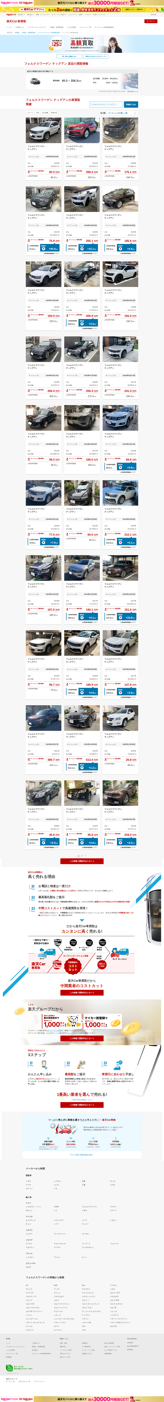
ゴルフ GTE (114, 1300)
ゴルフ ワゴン (87, 1308)
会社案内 (35, 1350)
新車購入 (85, 1343)
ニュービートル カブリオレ (64, 1319)
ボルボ (28, 1267)
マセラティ (30, 1247)
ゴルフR (113, 1308)
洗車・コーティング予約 (112, 1346)
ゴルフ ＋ (85, 1300)
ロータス (85, 1234)
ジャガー (29, 1234)
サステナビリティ (39, 1381)
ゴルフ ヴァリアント (62, 1304)
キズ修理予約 (86, 1346)
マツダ (28, 1185)
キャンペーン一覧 (85, 27)
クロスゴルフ (59, 1296)
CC (27, 1285)
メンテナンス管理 (65, 1350)
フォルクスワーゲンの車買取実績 (49, 32)
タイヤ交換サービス (110, 1350)
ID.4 (83, 1285)
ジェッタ (113, 1311)
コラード (29, 1300)
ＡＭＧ (84, 1210)
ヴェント (57, 1293)
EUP (55, 1285)
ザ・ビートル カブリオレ (91, 1311)
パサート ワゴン (60, 1322)
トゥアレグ (114, 1315)
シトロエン (30, 1257)
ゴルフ (56, 1300)
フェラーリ (114, 1244)
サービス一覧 (10, 1381)
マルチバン (30, 1330)
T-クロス (113, 1285)
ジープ (84, 1220)
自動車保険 (108, 1353)
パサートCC (86, 1322)
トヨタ (28, 1181)
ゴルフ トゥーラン (61, 1308)
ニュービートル (32, 1319)
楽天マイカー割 (65, 1357)
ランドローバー (60, 1234)
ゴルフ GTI (30, 1304)
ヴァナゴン (30, 1293)
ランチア (57, 1247)
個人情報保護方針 (133, 1346)
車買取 (17, 32)
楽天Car (9, 32)
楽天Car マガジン (65, 1353)
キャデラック (31, 1220)
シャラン (29, 1315)
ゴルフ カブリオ (116, 1304)
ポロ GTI (113, 1326)
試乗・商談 (63, 1343)
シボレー (113, 1220)
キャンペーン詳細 (54, 1030)
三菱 (83, 1185)
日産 (83, 1181)
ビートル (29, 1326)
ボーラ (56, 1326)
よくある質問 (71, 27)
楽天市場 (153, 14)
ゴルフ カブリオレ (33, 1308)
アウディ (113, 1207)
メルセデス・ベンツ (33, 1207)
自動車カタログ (87, 1353)
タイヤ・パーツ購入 (88, 1350)
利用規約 (9, 1357)
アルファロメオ (60, 1244)
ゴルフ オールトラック (90, 1304)
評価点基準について (132, 91)
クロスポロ (114, 1296)
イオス (112, 1289)
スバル (56, 1185)
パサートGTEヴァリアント (120, 1322)
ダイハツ (29, 1188)
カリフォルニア (88, 1293)
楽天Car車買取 (109, 1343)
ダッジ (28, 1224)
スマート (113, 1210)
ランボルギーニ (88, 1247)
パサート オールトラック (35, 1322)
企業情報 (130, 1343)
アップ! (56, 1289)
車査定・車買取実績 (56, 27)
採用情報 (130, 1349)
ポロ (83, 1326)
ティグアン (86, 1315)
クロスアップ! (31, 1296)
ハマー (56, 1224)
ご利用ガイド (19, 27)
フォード (85, 1224)
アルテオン (86, 1289)
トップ (9, 27)
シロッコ (57, 1315)
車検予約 (63, 1346)
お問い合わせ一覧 (24, 1381)
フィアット (86, 1244)
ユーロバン (58, 1330)
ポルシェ (29, 1210)
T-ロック (29, 1289)
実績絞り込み (131, 104)
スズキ (112, 1185)
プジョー (57, 1257)
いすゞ (56, 1188)
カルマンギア (115, 1293)
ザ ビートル (58, 1311)
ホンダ (112, 1181)
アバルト (29, 1244)
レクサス (57, 1181)
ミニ (55, 1210)
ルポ (83, 1330)
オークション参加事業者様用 (104, 27)
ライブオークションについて (37, 27)
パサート (85, 1319)
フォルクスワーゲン (89, 1207)
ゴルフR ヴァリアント (34, 1311)
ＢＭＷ (56, 1207)
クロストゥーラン (88, 1296)
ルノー (84, 1257)
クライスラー (59, 1220)
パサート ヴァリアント (118, 1319)
